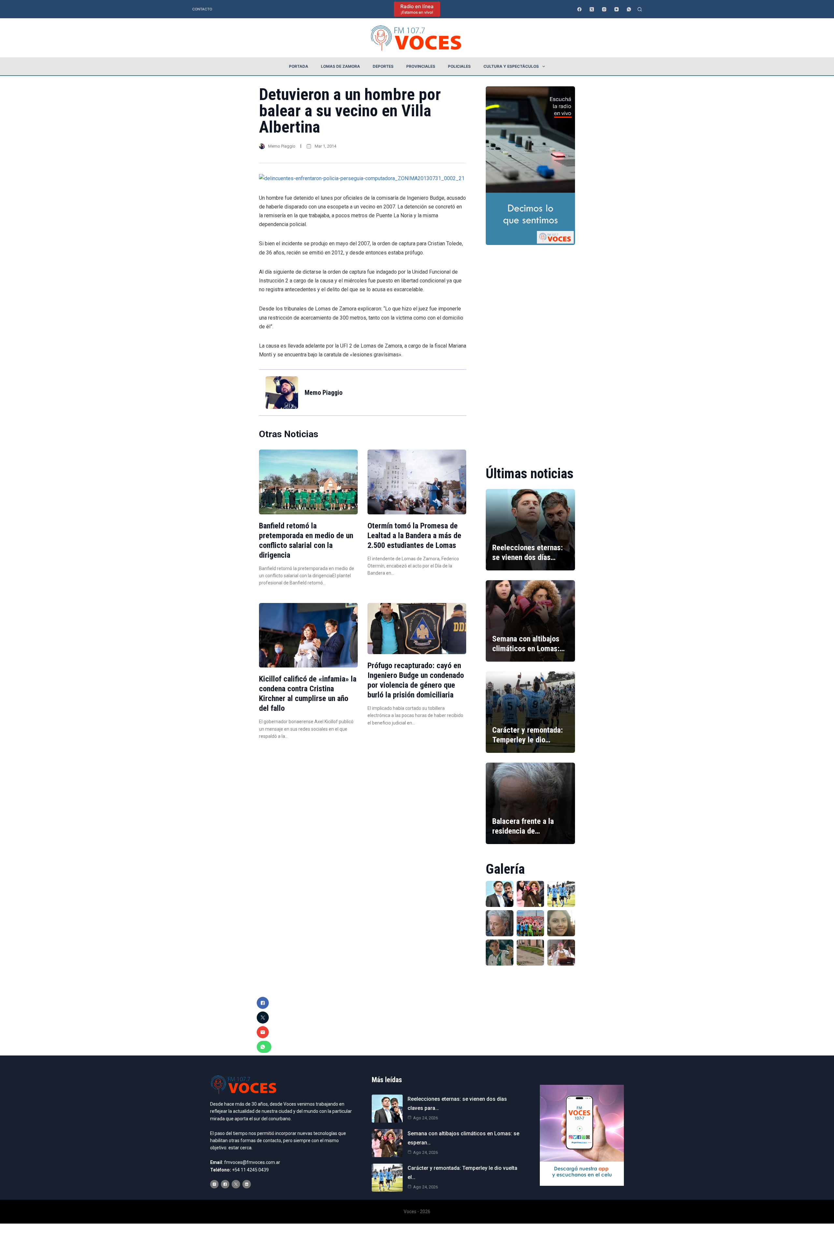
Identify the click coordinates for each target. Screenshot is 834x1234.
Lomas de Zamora (340, 66)
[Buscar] (640, 9)
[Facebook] (579, 9)
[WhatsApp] (629, 9)
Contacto (202, 9)
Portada (298, 66)
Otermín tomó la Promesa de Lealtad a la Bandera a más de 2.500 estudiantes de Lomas (414, 535)
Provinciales (420, 66)
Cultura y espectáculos (511, 66)
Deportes (383, 66)
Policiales (459, 66)
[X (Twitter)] (592, 9)
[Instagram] (604, 9)
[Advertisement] (530, 351)
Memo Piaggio (281, 146)
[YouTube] (616, 9)
